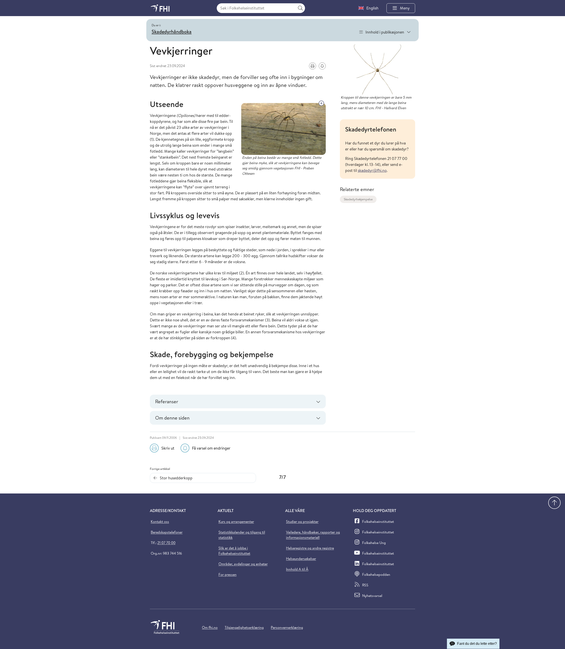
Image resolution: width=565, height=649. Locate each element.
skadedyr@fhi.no (372, 170)
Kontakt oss (160, 521)
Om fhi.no (210, 627)
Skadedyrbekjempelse (358, 199)
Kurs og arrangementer (236, 521)
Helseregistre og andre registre (310, 548)
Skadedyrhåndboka (172, 31)
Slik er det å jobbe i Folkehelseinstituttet (234, 551)
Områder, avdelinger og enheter (243, 563)
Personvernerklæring (287, 627)
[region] (377, 149)
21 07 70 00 (166, 542)
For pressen (227, 574)
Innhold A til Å (297, 569)
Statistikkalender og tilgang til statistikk (241, 535)
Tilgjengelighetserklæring (244, 627)
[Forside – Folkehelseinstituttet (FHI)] (160, 8)
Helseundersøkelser (301, 558)
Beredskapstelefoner (167, 532)
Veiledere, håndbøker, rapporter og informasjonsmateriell (313, 535)
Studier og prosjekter (302, 521)
